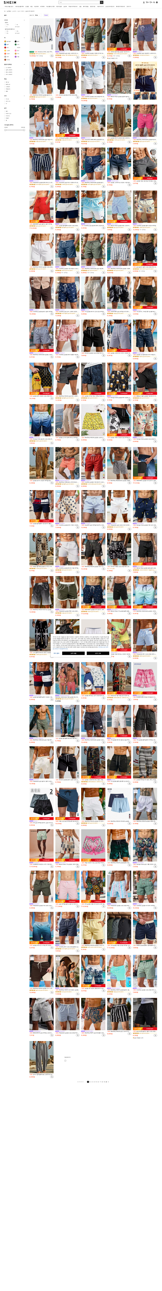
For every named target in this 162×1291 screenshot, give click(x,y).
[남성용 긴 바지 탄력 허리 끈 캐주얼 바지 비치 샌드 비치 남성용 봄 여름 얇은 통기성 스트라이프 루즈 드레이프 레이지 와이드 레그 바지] (67, 420)
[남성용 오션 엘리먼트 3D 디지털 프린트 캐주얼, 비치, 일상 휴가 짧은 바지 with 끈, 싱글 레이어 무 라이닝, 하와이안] (145, 336)
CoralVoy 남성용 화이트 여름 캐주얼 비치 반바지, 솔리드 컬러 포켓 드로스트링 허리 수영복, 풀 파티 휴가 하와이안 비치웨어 (68, 568)
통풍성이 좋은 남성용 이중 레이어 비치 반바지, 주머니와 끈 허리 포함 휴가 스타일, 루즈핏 (145, 396)
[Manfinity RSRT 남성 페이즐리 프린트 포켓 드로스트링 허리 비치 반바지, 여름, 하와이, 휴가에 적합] (93, 1014)
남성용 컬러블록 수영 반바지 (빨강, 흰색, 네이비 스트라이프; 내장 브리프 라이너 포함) (42, 523)
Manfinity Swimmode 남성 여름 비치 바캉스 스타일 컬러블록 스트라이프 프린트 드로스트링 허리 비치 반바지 (42, 139)
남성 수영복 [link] (21, 11)
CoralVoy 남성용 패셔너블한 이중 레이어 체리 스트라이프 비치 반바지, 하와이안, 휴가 (68, 354)
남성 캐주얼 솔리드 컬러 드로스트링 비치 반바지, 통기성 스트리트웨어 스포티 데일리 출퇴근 (145, 1031)
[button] (154, 2)
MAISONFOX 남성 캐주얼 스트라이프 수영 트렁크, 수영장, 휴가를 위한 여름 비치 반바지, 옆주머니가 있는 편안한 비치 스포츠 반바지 (42, 1033)
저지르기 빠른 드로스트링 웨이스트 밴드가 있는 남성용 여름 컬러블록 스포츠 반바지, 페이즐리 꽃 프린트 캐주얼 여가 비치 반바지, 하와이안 (119, 566)
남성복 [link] (14, 11)
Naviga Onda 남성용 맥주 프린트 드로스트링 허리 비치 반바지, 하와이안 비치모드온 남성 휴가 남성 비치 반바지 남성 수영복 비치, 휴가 (119, 397)
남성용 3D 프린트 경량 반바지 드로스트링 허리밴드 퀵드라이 (93, 988)
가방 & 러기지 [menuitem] (100, 6)
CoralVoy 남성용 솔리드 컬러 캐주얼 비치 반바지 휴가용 (42, 311)
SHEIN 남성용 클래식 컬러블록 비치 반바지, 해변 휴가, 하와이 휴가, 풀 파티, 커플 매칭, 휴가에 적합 (145, 945)
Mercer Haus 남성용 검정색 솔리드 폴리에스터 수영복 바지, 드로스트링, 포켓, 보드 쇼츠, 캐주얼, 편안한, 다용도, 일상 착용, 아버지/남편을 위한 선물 (119, 96)
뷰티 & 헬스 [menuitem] (86, 6)
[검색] (101, 2)
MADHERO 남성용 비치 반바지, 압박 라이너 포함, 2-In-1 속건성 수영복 (145, 480)
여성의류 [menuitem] (36, 6)
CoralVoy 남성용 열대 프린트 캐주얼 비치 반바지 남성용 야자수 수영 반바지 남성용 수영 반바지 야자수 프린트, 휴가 (145, 225)
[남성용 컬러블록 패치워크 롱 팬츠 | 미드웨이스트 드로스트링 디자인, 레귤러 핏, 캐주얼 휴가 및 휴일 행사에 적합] (67, 721)
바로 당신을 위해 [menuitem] (19, 6)
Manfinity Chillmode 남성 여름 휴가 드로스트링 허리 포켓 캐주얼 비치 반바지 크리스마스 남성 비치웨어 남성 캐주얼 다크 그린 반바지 (42, 740)
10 (106, 1082)
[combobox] (35, 15)
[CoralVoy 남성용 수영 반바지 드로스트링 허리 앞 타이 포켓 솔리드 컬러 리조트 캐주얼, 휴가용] (93, 463)
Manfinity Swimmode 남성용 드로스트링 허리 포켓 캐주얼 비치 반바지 (93, 740)
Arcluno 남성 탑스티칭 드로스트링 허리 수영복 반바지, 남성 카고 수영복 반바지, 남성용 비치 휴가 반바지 (68, 95)
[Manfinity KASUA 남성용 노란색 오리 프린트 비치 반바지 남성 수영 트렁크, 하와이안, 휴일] (93, 420)
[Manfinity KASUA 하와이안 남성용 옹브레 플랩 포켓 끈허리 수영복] (41, 592)
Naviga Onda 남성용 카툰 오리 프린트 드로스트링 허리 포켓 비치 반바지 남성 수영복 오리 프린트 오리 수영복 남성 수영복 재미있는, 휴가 (145, 525)
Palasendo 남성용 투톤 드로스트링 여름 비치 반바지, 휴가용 (68, 611)
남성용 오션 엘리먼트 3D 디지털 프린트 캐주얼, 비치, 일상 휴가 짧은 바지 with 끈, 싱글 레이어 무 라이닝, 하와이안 (145, 354)
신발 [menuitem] (80, 6)
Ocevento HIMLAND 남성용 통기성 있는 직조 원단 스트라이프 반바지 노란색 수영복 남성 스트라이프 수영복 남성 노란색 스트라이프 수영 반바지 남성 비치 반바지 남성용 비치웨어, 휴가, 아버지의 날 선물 (93, 139)
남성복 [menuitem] (65, 6)
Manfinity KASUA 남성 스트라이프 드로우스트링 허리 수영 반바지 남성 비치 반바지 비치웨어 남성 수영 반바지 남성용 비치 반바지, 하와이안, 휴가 (119, 1031)
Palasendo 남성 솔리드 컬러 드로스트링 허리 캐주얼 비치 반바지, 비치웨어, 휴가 (42, 781)
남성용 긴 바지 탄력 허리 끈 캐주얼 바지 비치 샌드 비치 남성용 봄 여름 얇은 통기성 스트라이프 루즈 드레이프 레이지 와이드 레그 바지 (68, 437)
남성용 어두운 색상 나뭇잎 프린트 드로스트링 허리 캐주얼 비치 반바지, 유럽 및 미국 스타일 (93, 396)
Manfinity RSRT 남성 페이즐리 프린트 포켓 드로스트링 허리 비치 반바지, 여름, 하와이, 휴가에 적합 (93, 1033)
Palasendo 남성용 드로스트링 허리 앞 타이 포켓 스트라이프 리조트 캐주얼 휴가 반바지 (119, 905)
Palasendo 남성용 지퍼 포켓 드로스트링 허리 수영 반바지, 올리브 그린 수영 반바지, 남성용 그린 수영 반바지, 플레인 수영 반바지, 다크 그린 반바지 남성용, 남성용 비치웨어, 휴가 (42, 905)
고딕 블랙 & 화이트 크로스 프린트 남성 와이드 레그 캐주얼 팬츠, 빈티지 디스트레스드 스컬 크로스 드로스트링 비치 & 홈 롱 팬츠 (42, 652)
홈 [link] (4, 11)
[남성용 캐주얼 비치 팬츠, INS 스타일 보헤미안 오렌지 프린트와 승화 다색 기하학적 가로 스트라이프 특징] (145, 762)
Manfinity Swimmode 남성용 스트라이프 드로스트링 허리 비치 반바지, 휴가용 (42, 354)
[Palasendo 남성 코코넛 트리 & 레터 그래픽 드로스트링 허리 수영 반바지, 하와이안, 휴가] (119, 506)
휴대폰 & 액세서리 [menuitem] (120, 6)
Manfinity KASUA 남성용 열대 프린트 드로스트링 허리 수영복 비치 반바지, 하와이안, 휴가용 (119, 862)
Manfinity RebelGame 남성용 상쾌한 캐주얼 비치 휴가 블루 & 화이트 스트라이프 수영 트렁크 (119, 480)
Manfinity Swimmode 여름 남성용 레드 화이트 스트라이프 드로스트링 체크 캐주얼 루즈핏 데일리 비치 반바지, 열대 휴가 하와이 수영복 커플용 (67, 697)
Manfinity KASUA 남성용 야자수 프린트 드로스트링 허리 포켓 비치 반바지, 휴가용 (93, 566)
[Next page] (108, 1082)
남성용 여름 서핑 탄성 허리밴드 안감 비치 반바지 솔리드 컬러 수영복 (145, 181)
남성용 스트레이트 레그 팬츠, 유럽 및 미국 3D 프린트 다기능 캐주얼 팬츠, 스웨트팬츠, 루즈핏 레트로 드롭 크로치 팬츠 (93, 779)
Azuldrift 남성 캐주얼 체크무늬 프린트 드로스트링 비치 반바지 (93, 525)
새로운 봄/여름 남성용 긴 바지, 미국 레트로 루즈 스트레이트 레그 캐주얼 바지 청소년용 (42, 566)
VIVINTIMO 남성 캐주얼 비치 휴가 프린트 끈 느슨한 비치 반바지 (119, 311)
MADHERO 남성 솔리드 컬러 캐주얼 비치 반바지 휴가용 (42, 224)
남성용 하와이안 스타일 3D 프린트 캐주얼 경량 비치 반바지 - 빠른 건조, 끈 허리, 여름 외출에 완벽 (42, 945)
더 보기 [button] (18, 26)
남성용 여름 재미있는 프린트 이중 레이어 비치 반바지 (119, 654)
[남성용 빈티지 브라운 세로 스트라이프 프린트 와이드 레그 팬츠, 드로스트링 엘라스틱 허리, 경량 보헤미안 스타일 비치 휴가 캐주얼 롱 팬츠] (119, 121)
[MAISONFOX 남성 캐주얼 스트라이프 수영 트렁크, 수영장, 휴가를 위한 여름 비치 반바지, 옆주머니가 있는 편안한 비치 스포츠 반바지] (41, 1014)
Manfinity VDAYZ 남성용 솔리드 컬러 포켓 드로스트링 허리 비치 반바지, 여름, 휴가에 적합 (119, 990)
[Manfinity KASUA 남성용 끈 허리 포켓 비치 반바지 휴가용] (93, 928)
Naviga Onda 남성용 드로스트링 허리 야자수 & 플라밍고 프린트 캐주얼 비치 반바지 (145, 439)
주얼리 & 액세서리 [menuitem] (73, 6)
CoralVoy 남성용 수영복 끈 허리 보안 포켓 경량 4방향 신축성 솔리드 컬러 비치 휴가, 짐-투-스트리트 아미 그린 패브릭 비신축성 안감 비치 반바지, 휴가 (93, 53)
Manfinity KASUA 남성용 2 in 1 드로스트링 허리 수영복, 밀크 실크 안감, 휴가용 (42, 988)
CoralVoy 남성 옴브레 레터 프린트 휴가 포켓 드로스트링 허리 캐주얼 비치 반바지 (93, 225)
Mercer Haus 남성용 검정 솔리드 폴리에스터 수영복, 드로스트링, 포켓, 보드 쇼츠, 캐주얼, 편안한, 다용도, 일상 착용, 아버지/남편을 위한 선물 (145, 568)
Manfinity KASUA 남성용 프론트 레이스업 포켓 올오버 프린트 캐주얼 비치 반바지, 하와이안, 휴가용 (145, 821)
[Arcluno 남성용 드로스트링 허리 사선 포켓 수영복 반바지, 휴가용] (93, 336)
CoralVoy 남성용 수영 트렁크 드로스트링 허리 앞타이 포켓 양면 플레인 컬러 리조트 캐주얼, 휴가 (68, 268)
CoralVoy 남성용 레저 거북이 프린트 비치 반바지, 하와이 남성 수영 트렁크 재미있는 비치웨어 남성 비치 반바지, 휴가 (68, 525)
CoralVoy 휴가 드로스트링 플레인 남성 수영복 (68, 947)
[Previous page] (86, 1082)
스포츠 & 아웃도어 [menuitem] (109, 6)
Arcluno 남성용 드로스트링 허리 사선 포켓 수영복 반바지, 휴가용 (93, 353)
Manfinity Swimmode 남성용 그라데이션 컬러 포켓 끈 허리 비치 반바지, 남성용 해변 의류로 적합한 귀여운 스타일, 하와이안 (145, 611)
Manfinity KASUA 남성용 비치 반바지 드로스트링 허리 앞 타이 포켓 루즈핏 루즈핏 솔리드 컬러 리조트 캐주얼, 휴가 (93, 821)
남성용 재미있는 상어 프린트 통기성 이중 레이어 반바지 (93, 695)
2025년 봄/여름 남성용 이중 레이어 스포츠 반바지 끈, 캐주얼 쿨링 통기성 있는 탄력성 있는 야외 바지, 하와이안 (119, 51)
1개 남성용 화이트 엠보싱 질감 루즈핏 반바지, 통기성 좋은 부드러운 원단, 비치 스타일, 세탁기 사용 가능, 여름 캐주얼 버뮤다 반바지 (119, 740)
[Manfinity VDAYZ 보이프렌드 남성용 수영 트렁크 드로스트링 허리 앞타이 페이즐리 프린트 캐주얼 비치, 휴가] (67, 971)
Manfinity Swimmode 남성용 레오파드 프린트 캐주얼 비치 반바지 (145, 139)
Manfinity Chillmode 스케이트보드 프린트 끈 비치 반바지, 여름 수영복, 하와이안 (68, 482)
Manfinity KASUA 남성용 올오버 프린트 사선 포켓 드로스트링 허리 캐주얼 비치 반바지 (42, 95)
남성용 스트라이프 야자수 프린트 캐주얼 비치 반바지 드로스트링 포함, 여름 (119, 353)
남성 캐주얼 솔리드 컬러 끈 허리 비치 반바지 (68, 904)
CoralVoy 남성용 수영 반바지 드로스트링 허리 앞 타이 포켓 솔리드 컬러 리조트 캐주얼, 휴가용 (93, 482)
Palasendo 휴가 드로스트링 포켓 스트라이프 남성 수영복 (145, 654)
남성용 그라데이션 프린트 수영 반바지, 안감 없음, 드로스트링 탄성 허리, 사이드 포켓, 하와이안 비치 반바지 (119, 182)
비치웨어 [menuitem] (42, 6)
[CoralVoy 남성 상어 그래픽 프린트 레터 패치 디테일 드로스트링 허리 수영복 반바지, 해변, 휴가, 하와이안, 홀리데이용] (67, 293)
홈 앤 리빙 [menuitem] (92, 6)
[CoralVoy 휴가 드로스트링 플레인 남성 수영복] (67, 928)
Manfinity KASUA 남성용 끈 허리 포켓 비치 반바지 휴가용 (93, 945)
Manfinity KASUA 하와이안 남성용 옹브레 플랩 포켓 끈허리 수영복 (42, 609)
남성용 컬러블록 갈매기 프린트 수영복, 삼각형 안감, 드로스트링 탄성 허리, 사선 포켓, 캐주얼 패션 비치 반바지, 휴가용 (42, 697)
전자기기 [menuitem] (129, 6)
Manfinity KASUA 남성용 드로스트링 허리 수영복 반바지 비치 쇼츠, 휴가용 (42, 267)
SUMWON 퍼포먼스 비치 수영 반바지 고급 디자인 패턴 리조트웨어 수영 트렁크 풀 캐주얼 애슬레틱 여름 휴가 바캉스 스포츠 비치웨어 (42, 864)
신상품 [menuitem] (27, 6)
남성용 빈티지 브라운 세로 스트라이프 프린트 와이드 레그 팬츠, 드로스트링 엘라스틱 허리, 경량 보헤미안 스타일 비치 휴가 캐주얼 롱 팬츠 (119, 138)
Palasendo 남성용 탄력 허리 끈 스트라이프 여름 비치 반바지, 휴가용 (42, 182)
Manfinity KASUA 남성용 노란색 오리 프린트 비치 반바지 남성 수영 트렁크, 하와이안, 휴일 (93, 437)
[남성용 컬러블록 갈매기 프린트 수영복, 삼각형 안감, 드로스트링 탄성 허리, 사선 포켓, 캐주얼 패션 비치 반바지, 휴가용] (41, 678)
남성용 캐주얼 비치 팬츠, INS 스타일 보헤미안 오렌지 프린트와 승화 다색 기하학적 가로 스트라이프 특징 (145, 779)
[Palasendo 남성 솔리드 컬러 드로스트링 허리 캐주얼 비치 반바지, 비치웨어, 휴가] (41, 762)
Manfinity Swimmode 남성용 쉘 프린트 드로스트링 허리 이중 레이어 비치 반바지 (93, 182)
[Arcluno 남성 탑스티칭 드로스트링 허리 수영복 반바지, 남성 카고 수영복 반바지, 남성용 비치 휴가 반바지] (67, 78)
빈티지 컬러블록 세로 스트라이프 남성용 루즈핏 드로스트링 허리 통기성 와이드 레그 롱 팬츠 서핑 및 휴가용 (42, 1074)
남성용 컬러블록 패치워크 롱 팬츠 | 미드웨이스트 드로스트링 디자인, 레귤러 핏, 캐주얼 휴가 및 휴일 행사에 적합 (68, 738)
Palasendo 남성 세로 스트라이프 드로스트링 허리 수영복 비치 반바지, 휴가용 (68, 53)
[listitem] (41, 39)
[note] (119, 49)
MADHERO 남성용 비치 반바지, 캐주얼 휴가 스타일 (93, 609)
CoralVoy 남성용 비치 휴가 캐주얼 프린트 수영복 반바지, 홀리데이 (145, 905)
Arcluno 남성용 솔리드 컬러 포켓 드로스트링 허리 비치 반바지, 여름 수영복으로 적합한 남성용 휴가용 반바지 (68, 779)
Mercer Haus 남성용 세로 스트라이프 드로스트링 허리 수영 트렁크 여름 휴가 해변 (119, 225)
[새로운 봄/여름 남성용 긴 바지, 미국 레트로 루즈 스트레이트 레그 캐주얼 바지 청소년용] (41, 549)
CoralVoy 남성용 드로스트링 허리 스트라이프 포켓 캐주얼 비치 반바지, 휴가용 (145, 990)
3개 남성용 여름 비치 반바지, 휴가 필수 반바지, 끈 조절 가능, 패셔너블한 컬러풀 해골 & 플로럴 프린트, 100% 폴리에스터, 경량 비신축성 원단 (93, 904)
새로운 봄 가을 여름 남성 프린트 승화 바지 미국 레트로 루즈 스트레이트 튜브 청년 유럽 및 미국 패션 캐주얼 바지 (119, 695)
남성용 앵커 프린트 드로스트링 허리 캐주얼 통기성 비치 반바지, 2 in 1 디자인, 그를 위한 (42, 396)
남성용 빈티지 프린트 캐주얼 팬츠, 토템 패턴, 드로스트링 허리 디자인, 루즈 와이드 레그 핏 (42, 480)
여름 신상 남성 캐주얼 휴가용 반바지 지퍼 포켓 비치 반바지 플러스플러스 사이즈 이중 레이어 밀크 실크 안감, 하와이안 (68, 821)
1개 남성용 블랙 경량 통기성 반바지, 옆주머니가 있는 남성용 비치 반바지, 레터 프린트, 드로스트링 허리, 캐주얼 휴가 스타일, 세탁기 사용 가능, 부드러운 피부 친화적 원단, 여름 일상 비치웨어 (119, 781)
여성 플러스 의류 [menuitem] (50, 6)
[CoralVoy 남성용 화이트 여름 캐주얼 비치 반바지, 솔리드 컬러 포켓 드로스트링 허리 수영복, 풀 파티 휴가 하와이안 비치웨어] (67, 549)
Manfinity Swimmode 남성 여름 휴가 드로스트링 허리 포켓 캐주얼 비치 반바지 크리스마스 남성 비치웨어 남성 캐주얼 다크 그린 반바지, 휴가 (93, 268)
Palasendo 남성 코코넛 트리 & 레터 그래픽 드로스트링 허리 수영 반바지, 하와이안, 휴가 (119, 525)
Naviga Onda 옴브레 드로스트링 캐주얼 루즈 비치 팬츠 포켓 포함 (42, 439)
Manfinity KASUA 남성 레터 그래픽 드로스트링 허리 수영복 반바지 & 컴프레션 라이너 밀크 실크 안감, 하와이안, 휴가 (68, 396)
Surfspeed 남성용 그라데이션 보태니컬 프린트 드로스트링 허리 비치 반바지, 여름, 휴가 (68, 138)
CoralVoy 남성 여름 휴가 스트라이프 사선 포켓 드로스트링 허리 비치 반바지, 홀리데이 (145, 53)
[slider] (5, 130)
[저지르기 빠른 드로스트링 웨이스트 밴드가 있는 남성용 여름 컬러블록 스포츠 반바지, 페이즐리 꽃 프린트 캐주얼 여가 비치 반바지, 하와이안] (119, 549)
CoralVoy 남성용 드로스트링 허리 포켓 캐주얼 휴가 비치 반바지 (93, 96)
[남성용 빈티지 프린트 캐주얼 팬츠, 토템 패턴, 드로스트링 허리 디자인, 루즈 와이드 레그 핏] (41, 463)
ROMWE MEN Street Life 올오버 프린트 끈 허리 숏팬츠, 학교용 (145, 697)
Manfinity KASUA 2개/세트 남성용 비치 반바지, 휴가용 (119, 821)
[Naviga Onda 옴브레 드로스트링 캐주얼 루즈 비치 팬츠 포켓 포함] (41, 420)
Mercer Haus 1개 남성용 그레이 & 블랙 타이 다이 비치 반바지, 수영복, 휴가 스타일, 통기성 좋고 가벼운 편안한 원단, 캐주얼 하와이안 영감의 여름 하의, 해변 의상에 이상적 (68, 864)
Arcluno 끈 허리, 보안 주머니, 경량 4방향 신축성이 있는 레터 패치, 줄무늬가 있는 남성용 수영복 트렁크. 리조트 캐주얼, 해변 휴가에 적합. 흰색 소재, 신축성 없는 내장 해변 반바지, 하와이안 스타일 (42, 51)
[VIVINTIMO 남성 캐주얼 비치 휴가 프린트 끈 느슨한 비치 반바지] (119, 293)
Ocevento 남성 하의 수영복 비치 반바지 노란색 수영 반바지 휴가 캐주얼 (68, 182)
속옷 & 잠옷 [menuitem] (59, 6)
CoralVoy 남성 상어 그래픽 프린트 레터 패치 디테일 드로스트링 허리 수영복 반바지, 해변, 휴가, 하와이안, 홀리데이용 (68, 311)
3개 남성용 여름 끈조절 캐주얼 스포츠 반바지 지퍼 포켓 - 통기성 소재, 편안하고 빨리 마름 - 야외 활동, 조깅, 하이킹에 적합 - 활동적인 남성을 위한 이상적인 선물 (119, 945)
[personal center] (144, 2)
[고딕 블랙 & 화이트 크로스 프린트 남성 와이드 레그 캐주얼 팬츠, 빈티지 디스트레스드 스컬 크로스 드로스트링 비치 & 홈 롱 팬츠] (41, 635)
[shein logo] (10, 2)
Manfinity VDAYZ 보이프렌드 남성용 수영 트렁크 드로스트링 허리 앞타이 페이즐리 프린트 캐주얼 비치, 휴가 (68, 990)
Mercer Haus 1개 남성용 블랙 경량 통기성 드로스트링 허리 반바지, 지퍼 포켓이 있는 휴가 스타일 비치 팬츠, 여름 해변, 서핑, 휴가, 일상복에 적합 (119, 611)
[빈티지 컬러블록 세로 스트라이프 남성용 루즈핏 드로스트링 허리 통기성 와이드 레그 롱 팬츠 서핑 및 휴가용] (41, 1057)
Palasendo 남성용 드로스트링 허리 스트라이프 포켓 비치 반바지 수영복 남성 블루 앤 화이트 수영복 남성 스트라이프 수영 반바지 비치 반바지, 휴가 (68, 1033)
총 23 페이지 (80, 1081)
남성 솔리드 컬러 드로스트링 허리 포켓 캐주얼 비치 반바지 (145, 267)
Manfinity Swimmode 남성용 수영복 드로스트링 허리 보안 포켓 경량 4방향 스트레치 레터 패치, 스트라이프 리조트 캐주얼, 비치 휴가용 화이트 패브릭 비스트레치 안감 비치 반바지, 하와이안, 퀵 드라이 (119, 268)
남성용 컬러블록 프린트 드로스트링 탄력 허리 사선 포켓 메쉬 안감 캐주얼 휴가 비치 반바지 (68, 225)
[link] (147, 2)
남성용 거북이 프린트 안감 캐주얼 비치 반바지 (119, 437)
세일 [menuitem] (31, 6)
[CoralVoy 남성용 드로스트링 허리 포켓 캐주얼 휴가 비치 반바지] (93, 78)
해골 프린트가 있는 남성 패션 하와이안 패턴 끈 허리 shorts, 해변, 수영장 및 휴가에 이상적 (93, 862)
